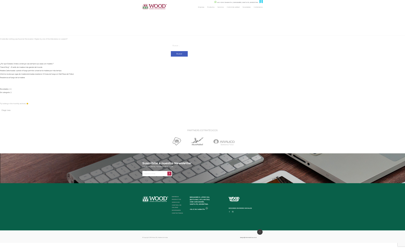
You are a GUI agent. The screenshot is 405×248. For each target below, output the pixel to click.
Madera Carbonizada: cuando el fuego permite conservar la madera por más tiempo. (31, 71)
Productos (210, 7)
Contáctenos (258, 7)
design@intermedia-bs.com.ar (248, 237)
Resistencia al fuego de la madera (12, 78)
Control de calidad (233, 7)
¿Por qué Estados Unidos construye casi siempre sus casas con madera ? (27, 64)
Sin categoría (5, 92)
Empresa (201, 7)
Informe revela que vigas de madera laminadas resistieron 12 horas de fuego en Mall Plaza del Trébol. (37, 74)
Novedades (247, 7)
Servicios (220, 7)
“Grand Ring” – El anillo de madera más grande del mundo (21, 67)
